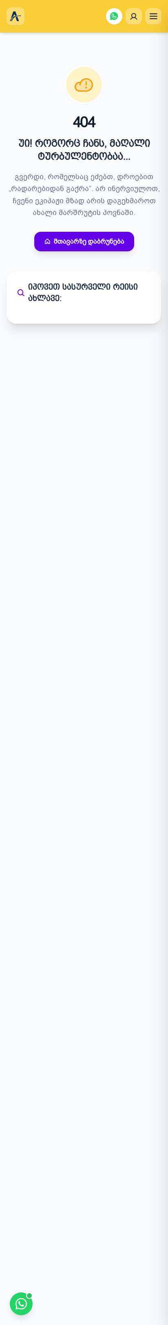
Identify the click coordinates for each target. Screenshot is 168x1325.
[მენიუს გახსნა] (153, 16)
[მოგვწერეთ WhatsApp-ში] (21, 1303)
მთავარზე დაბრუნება (89, 241)
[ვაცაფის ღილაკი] (114, 16)
